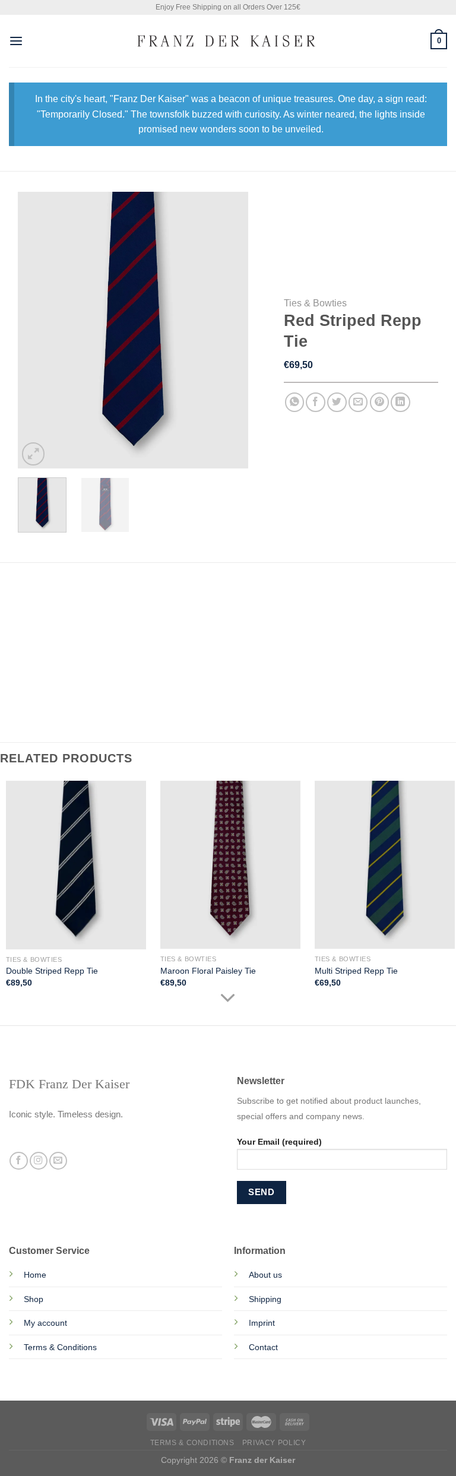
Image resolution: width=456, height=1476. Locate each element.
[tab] (45, 598)
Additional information (141, 598)
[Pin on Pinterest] (380, 402)
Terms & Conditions (60, 1347)
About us (265, 1274)
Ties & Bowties (315, 303)
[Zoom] (33, 453)
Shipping (265, 1299)
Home (35, 1274)
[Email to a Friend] (358, 402)
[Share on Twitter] (337, 402)
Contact (263, 1347)
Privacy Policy (274, 1443)
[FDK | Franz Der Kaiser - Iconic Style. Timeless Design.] (228, 40)
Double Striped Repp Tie (52, 970)
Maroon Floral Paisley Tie (208, 970)
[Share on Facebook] (315, 402)
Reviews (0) (55, 621)
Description (45, 598)
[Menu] (16, 41)
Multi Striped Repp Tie (356, 970)
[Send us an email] (58, 1161)
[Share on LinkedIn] (400, 402)
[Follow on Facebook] (18, 1161)
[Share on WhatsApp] (295, 402)
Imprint (262, 1323)
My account (45, 1323)
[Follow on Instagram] (39, 1161)
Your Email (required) (279, 1141)
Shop (33, 1299)
